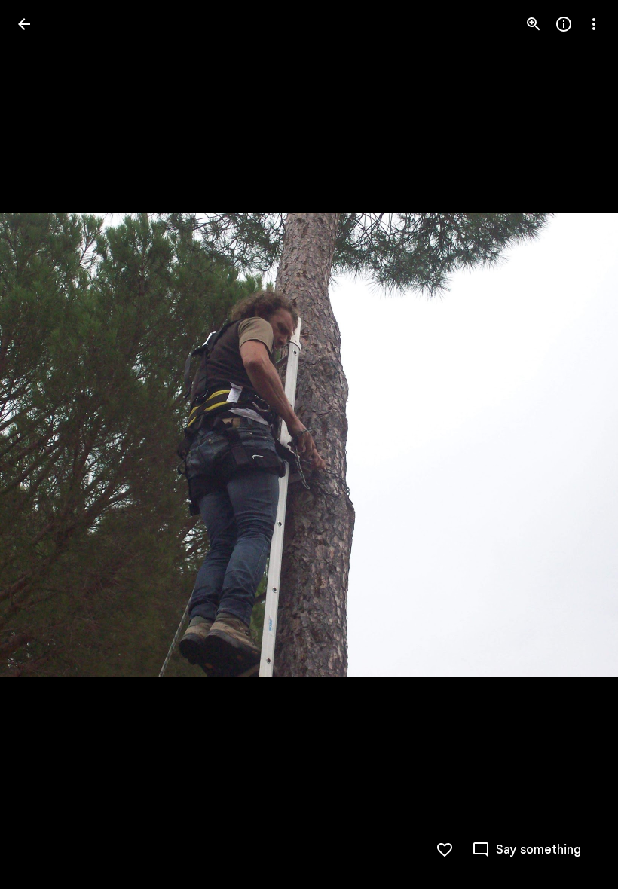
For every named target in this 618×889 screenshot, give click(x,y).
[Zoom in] (534, 24)
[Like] (445, 850)
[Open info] (564, 24)
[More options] (594, 24)
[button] (42, 444)
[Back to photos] (24, 24)
